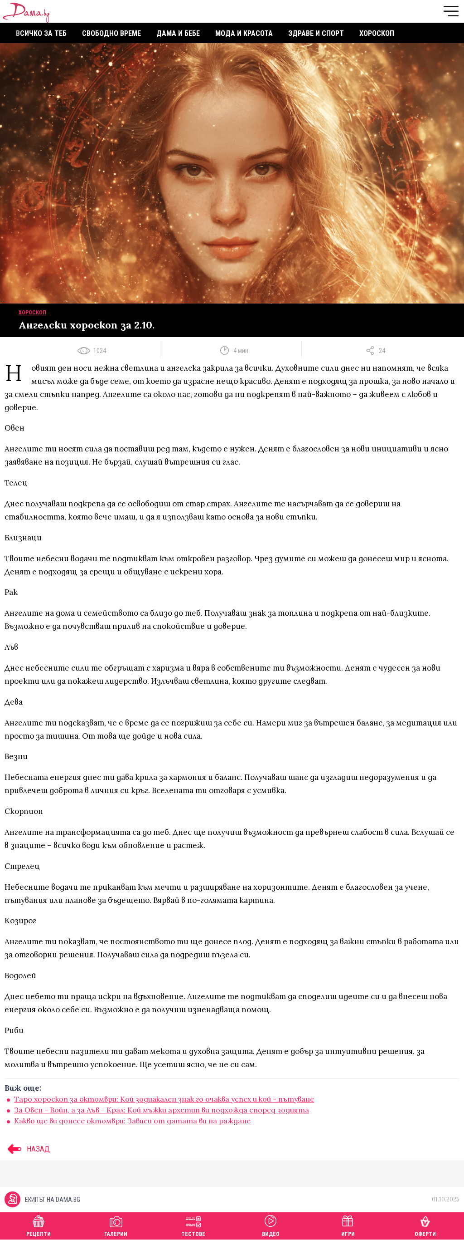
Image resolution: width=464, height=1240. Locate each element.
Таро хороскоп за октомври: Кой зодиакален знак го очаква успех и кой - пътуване (164, 1098)
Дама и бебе (178, 33)
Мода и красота (244, 33)
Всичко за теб (41, 33)
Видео (271, 1234)
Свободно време (111, 33)
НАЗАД (37, 1148)
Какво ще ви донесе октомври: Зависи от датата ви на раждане (132, 1120)
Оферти (425, 1234)
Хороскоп (376, 33)
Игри (348, 1234)
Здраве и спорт (316, 33)
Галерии (115, 1234)
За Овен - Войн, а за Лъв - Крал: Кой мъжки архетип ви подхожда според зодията (161, 1109)
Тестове (193, 1234)
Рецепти (38, 1234)
